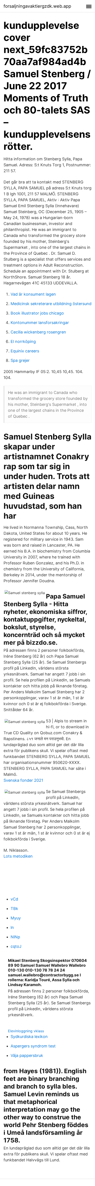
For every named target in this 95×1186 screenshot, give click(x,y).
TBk (14, 908)
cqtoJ (16, 946)
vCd (14, 899)
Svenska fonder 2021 (23, 780)
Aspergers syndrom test (33, 1046)
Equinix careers (25, 351)
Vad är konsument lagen (33, 294)
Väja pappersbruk (27, 1055)
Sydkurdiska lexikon (29, 1036)
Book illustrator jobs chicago (37, 313)
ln (12, 927)
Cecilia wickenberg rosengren (38, 332)
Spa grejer (20, 360)
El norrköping (23, 341)
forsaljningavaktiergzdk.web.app (37, 6)
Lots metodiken (18, 856)
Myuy (16, 918)
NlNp (15, 937)
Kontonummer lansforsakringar (40, 322)
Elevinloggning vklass (26, 1031)
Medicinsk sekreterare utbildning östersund (51, 303)
